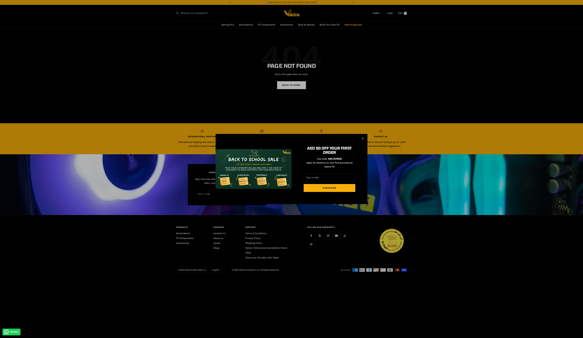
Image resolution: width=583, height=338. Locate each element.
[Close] (363, 139)
